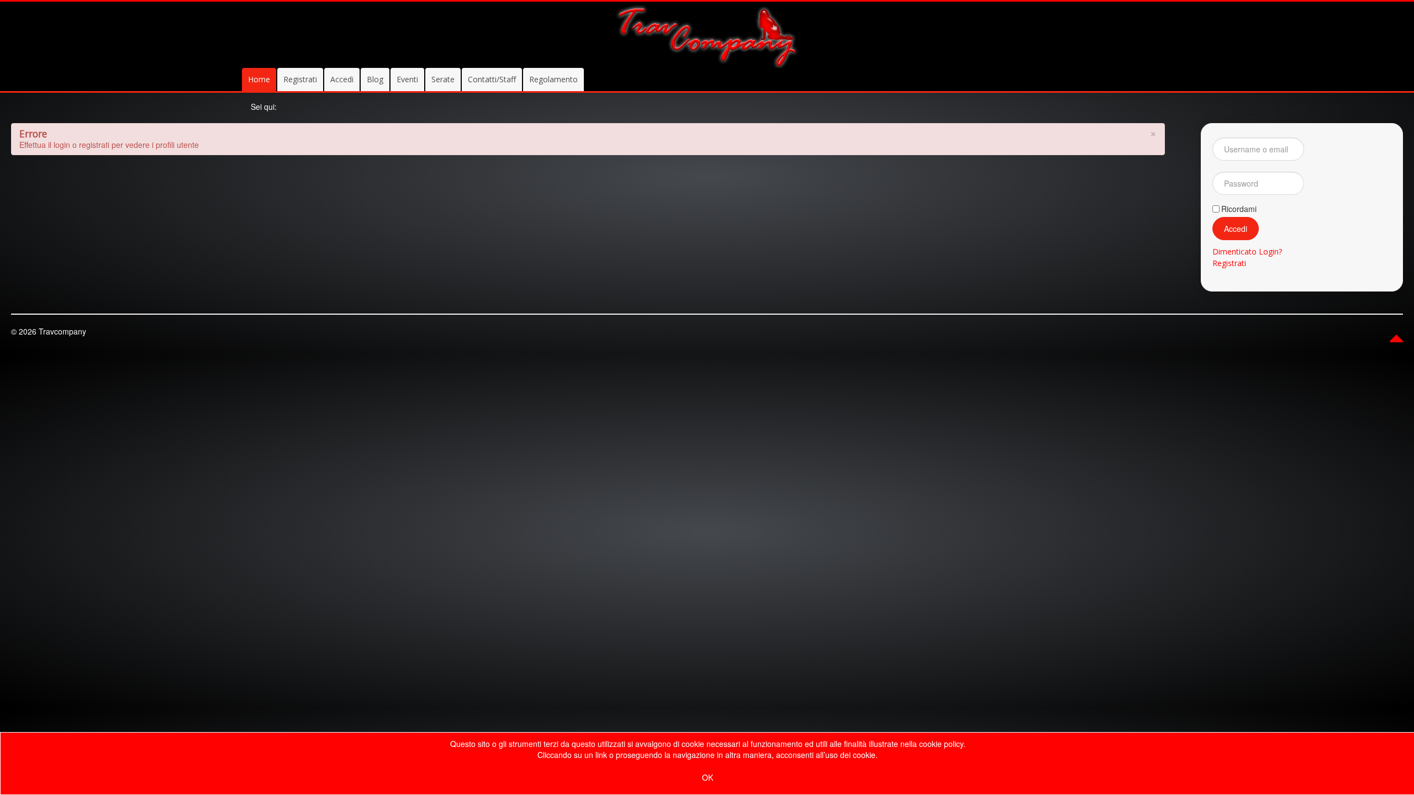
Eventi (407, 79)
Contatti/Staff (492, 79)
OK (707, 777)
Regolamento (553, 79)
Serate (443, 79)
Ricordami (1239, 208)
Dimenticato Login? (1247, 251)
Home (259, 79)
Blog (375, 79)
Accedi (342, 79)
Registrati (300, 79)
